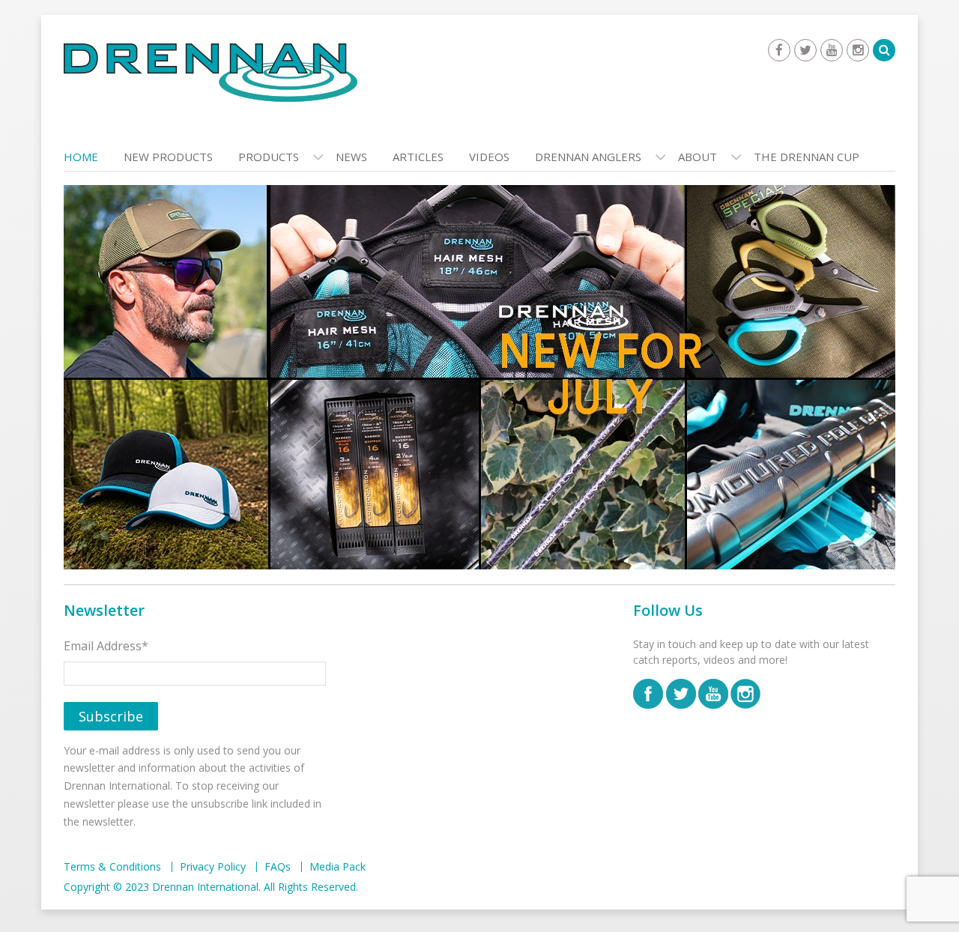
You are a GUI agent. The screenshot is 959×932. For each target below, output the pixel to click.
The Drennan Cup (806, 156)
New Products (168, 156)
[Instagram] (858, 50)
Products (268, 156)
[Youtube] (831, 50)
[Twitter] (805, 50)
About (697, 156)
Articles (418, 156)
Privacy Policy (213, 867)
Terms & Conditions (112, 867)
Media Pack (337, 867)
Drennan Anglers (588, 156)
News (351, 156)
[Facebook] (779, 50)
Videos (489, 156)
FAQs (277, 867)
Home (81, 156)
